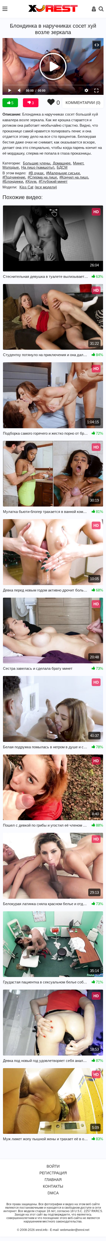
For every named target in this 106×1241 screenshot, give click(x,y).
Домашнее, (62, 163)
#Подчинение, (14, 177)
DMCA (53, 1193)
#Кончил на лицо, (74, 177)
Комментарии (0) (83, 103)
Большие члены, (37, 163)
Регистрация (53, 1173)
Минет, (78, 163)
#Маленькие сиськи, (63, 173)
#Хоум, (31, 181)
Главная (53, 1180)
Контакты (53, 1186)
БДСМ (62, 167)
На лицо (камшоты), (38, 167)
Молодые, (11, 167)
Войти (53, 1166)
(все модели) (46, 187)
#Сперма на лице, (43, 177)
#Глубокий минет (53, 181)
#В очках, (37, 173)
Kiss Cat (26, 187)
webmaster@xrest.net (74, 1230)
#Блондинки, (13, 181)
